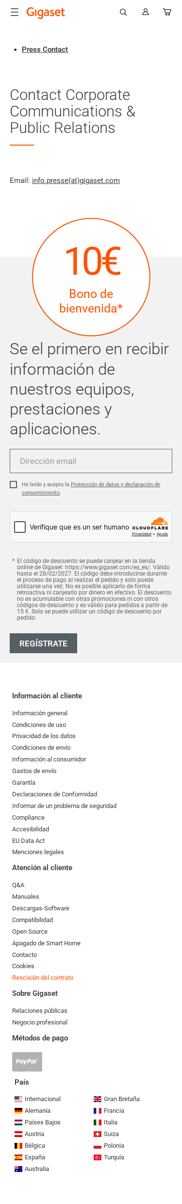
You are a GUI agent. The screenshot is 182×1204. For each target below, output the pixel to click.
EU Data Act (28, 840)
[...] (167, 13)
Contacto (24, 954)
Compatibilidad (32, 920)
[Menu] (14, 12)
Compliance (28, 817)
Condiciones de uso (39, 724)
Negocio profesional (39, 1022)
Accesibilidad (30, 829)
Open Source (30, 931)
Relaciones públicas (39, 1010)
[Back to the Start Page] (46, 13)
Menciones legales (38, 852)
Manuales (25, 896)
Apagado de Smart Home (46, 943)
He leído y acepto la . (91, 488)
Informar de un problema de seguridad (64, 805)
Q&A (18, 885)
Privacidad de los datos (44, 736)
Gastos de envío (34, 771)
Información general (39, 713)
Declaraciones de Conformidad (54, 794)
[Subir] (170, 1167)
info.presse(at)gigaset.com (76, 180)
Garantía (23, 782)
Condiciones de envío (41, 747)
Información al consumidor (49, 759)
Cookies (23, 966)
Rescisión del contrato (42, 977)
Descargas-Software (40, 908)
